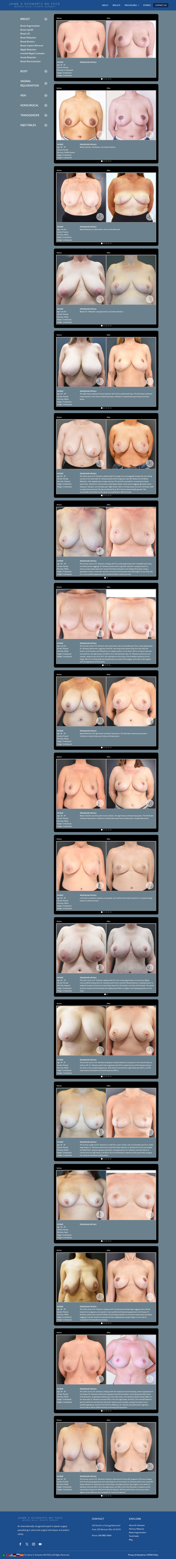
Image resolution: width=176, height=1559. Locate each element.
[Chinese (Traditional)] (7, 1554)
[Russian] (18, 1554)
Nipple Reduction (28, 49)
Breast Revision (27, 41)
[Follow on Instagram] (33, 1544)
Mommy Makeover (136, 1529)
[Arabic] (4, 1554)
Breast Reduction (28, 37)
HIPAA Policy (152, 1555)
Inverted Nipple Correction (32, 53)
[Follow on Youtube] (40, 1544)
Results (116, 5)
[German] (14, 1554)
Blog (131, 1539)
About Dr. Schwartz (137, 1525)
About (105, 5)
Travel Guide (134, 1536)
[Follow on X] (27, 1544)
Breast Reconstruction (30, 61)
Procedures (131, 5)
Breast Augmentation (30, 25)
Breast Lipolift (26, 29)
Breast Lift (25, 33)
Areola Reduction (28, 57)
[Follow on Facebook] (20, 1544)
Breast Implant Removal (31, 45)
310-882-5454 (104, 1535)
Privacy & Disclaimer (137, 1555)
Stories (147, 5)
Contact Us (160, 5)
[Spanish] (22, 1554)
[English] (11, 1554)
